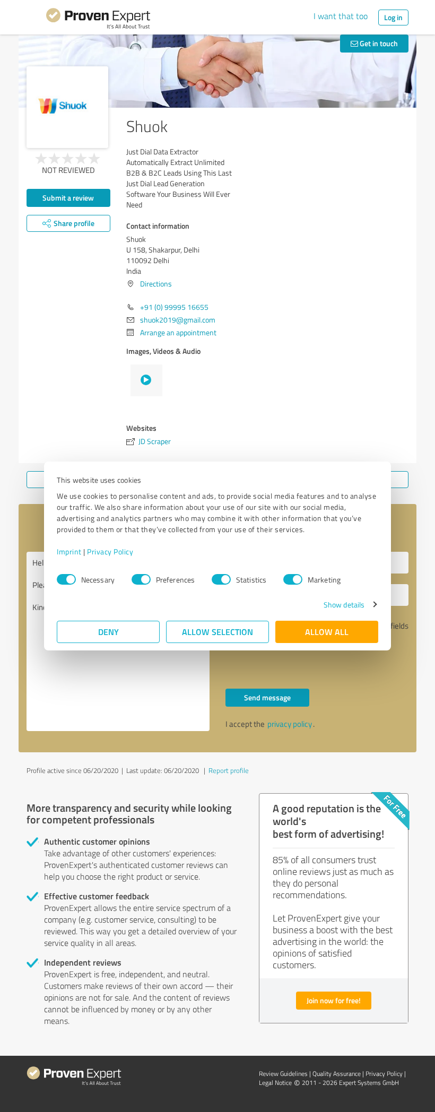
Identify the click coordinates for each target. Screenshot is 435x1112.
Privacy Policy (110, 551)
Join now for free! (334, 1000)
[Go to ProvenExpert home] (98, 20)
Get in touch (378, 43)
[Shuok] (67, 107)
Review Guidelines (283, 1073)
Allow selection (217, 632)
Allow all (327, 632)
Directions (156, 284)
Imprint (69, 551)
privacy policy (289, 723)
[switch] (141, 579)
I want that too (341, 16)
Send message (267, 697)
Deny (108, 632)
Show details (344, 605)
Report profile (228, 770)
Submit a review (68, 198)
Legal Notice (275, 1082)
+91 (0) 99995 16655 (174, 307)
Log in (393, 17)
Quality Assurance (336, 1073)
